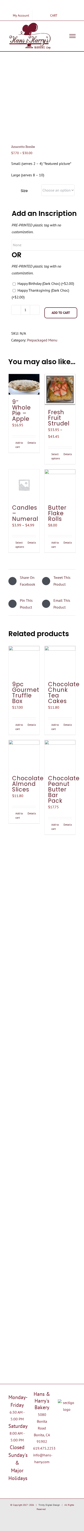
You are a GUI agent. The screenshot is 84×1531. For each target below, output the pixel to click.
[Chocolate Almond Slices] (24, 755)
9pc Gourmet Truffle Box (25, 692)
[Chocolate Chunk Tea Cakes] (60, 661)
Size (24, 190)
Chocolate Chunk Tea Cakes (64, 692)
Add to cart (61, 313)
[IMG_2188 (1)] (42, 99)
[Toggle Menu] (72, 36)
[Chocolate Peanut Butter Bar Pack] (60, 755)
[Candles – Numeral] (24, 484)
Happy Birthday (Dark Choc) (46, 283)
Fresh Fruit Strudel (59, 417)
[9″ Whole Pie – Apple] (24, 384)
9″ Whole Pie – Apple (21, 410)
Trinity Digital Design (49, 1504)
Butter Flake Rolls (57, 513)
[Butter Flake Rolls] (60, 484)
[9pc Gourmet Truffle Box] (24, 661)
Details (32, 442)
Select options (55, 456)
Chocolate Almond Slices (28, 783)
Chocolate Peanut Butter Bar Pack (64, 789)
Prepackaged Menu (42, 340)
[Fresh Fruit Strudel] (60, 389)
